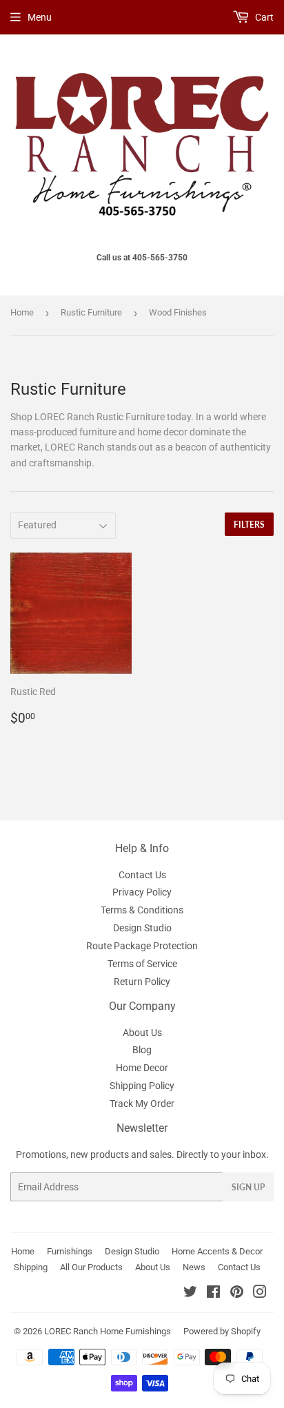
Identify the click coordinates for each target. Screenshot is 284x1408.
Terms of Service (142, 963)
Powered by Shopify (222, 1331)
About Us (142, 1032)
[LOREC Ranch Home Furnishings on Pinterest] (237, 1293)
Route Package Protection (142, 945)
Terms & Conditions (142, 909)
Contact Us (142, 874)
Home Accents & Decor (217, 1251)
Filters (249, 524)
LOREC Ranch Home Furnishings (107, 1331)
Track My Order (142, 1103)
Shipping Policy (142, 1085)
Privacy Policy (142, 892)
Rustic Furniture (91, 312)
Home (22, 312)
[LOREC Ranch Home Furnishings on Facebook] (213, 1293)
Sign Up (248, 1187)
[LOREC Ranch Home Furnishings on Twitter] (190, 1293)
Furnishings (69, 1251)
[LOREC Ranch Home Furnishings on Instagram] (260, 1293)
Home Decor (142, 1067)
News (194, 1267)
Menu (40, 17)
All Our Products (91, 1267)
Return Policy (142, 981)
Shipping (31, 1267)
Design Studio (142, 927)
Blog (142, 1049)
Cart (263, 17)
